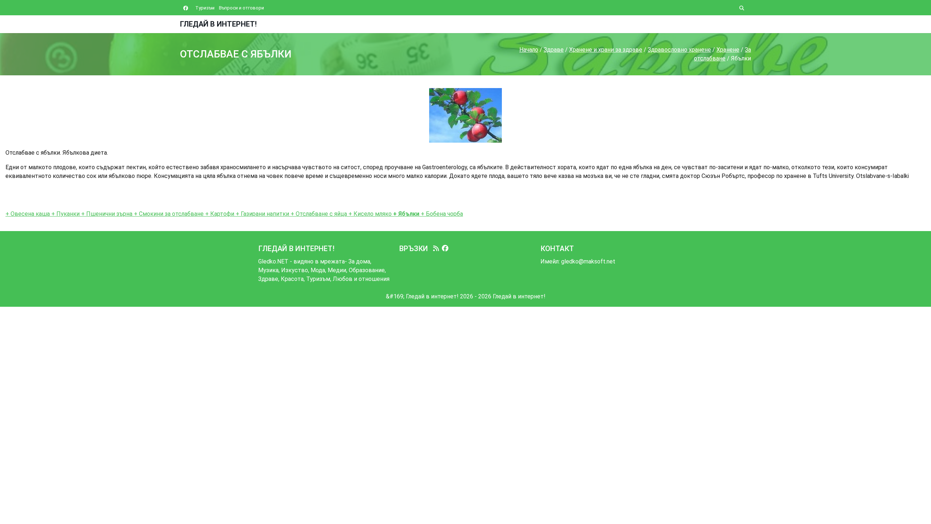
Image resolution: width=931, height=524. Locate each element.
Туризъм (205, 8)
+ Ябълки (405, 213)
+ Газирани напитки (261, 213)
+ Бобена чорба (441, 213)
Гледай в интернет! (218, 24)
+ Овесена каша (27, 213)
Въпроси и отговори (241, 8)
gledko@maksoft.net (588, 261)
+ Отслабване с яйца (318, 213)
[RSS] (436, 248)
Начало (528, 49)
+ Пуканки (65, 213)
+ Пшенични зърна (107, 213)
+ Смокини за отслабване (169, 213)
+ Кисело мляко (369, 213)
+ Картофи (219, 213)
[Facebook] (445, 248)
